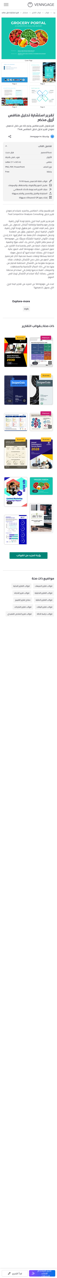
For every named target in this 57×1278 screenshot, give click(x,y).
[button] (15, 1273)
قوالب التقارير (36, 12)
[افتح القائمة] (6, 4)
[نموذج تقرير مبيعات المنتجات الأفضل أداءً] (41, 352)
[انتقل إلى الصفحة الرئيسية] (41, 4)
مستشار (25, 12)
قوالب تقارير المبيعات (43, 586)
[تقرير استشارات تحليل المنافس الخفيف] (41, 390)
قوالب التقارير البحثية (21, 586)
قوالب (47, 12)
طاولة (26, 309)
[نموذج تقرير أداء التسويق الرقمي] (15, 352)
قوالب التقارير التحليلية (43, 593)
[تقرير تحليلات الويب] (41, 518)
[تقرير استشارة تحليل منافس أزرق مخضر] (41, 486)
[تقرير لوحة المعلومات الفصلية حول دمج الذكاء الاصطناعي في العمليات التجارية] (15, 529)
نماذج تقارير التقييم (22, 600)
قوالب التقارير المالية (44, 600)
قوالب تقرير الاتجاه (21, 593)
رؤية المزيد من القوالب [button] (28, 555)
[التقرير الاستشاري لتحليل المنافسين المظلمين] (15, 390)
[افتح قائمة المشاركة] (10, 136)
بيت (54, 12)
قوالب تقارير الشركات (22, 607)
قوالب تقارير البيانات (44, 607)
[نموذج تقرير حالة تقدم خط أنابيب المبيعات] (15, 422)
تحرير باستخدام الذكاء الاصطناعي (44, 1273)
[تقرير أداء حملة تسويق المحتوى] (15, 491)
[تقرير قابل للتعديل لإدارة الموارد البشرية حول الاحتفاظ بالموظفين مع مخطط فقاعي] (41, 422)
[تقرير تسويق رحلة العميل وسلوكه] (15, 454)
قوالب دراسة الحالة (44, 614)
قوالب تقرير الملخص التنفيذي (19, 614)
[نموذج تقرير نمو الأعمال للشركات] (41, 454)
